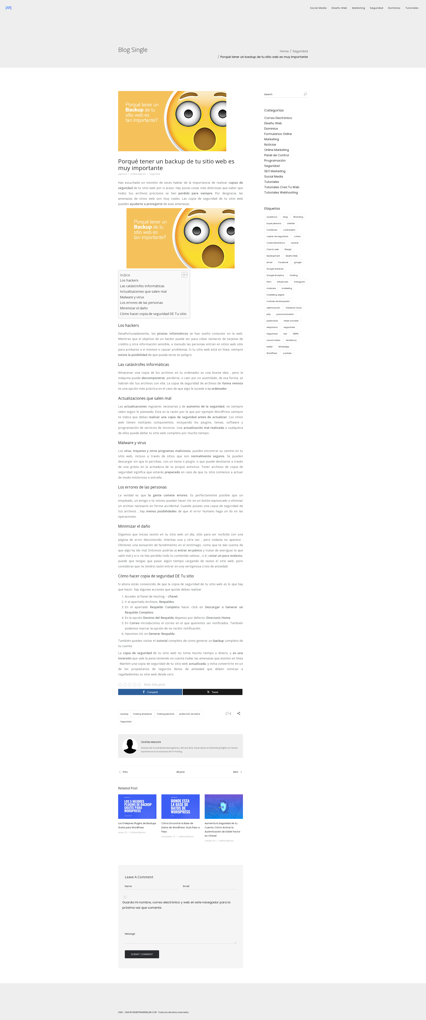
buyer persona (274, 223)
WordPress (272, 353)
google (297, 262)
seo (285, 333)
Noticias (270, 144)
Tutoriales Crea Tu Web (281, 187)
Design (288, 249)
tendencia (291, 340)
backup (218, 641)
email (269, 262)
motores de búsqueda (278, 301)
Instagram (299, 281)
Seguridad (376, 8)
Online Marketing (276, 150)
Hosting (294, 275)
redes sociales (291, 320)
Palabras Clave (294, 307)
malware (271, 288)
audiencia (272, 216)
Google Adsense (275, 268)
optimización (273, 307)
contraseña (289, 229)
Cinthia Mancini (138, 173)
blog (285, 216)
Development (273, 255)
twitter (270, 346)
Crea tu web (273, 249)
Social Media (318, 8)
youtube (287, 353)
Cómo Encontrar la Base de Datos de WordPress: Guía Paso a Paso (180, 827)
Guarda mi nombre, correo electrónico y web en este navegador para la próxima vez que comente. (176, 905)
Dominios (394, 8)
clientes (291, 223)
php (269, 314)
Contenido (272, 229)
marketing (287, 288)
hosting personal (165, 714)
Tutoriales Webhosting (281, 192)
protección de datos (189, 714)
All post (180, 772)
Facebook (283, 262)
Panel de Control (276, 155)
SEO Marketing (274, 171)
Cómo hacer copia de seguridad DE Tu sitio (153, 313)
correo (297, 236)
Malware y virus (132, 297)
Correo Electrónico (278, 118)
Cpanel (294, 242)
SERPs (296, 333)
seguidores (289, 327)
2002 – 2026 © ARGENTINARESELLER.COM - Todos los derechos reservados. (153, 1012)
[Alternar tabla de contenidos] (183, 275)
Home (284, 51)
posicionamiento (285, 314)
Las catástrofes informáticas (142, 286)
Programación (275, 160)
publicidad (272, 320)
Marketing (358, 8)
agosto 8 (122, 173)
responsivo (272, 327)
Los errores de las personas (141, 302)
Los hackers (129, 280)
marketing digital (275, 294)
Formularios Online (278, 134)
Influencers (282, 281)
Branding (298, 216)
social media (273, 340)
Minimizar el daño (134, 308)
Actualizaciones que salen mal (143, 291)
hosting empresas (142, 714)
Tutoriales (412, 8)
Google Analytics (275, 275)
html (269, 281)
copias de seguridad (277, 236)
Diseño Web (339, 8)
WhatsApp (283, 346)
